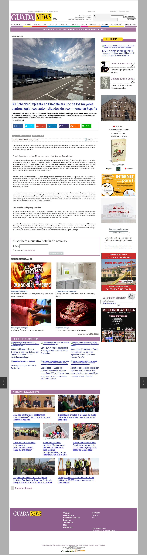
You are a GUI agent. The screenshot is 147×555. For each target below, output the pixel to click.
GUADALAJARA (39, 24)
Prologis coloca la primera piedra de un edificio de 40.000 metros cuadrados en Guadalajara (76, 480)
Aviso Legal (102, 545)
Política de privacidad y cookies (90, 545)
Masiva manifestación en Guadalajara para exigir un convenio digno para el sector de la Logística (84, 446)
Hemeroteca (91, 11)
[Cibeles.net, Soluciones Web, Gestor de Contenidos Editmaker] (68, 551)
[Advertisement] (73, 499)
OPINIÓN (27, 24)
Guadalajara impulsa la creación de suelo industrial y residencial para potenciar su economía (77, 417)
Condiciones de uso (29, 250)
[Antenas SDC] (118, 185)
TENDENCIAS (94, 24)
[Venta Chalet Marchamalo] (118, 271)
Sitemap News (64, 545)
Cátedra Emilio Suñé (122, 78)
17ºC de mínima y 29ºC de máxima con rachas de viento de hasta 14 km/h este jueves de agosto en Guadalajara (118, 53)
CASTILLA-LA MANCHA (58, 24)
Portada (43, 545)
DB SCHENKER (25, 136)
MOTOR (105, 24)
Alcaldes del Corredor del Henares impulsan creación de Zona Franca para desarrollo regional (31, 417)
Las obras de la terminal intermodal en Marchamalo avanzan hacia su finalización (24, 446)
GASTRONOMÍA (116, 24)
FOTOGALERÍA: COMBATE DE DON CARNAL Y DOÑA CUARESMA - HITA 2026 (73, 29)
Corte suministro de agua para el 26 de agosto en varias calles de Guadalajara (54, 350)
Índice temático (57, 545)
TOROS (84, 24)
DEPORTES (75, 24)
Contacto (78, 548)
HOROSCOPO (130, 24)
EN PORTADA (16, 24)
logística (15, 136)
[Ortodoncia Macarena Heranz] (118, 238)
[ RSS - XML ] (79, 545)
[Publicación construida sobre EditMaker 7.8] (80, 551)
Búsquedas (72, 545)
